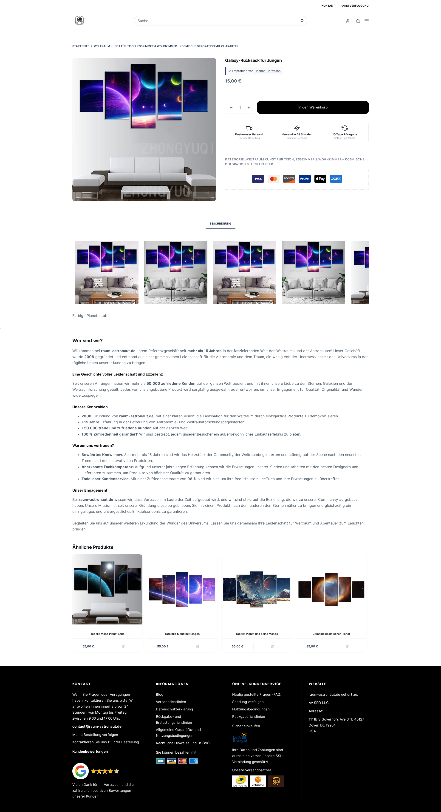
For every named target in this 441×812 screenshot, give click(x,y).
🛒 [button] (123, 646)
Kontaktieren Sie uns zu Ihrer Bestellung (105, 742)
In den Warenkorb (313, 107)
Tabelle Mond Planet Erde (107, 633)
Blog (159, 694)
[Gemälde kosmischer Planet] (331, 589)
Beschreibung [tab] (220, 223)
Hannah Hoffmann (267, 71)
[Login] (348, 21)
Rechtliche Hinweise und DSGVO (183, 743)
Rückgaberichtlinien (248, 716)
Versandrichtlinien (171, 702)
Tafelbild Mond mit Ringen (182, 633)
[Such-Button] (302, 20)
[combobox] (217, 20)
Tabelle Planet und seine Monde (257, 633)
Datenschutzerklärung (174, 709)
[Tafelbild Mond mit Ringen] (182, 589)
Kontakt (328, 5)
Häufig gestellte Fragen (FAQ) (257, 694)
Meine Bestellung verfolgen (95, 734)
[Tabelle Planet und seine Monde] (257, 589)
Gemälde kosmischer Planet (331, 633)
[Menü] (367, 21)
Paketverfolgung (355, 5)
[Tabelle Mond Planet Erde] (107, 589)
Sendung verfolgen (248, 702)
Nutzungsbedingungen (251, 709)
